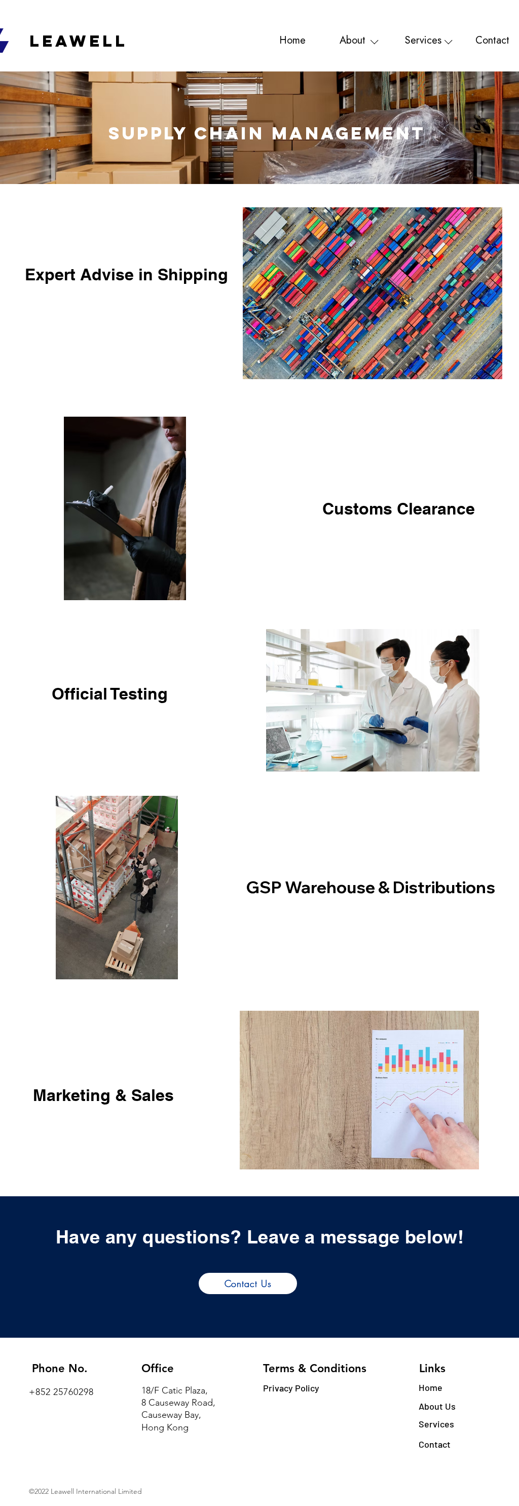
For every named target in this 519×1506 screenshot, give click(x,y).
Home (430, 1387)
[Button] (293, 41)
